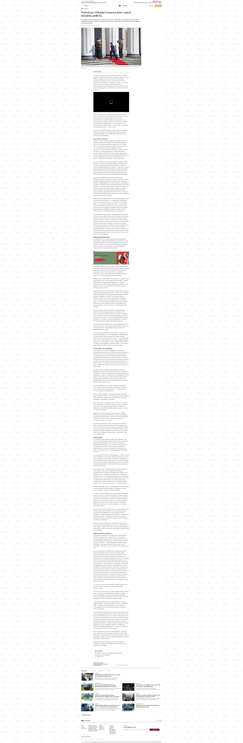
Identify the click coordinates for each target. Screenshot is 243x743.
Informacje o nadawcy (92, 729)
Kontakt (82, 727)
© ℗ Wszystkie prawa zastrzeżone (100, 664)
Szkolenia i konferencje (86, 736)
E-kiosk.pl (111, 725)
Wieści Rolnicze (112, 732)
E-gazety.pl (111, 727)
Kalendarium (91, 739)
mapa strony (83, 739)
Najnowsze (101, 670)
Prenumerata (102, 728)
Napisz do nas (84, 728)
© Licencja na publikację (98, 662)
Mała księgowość (112, 729)
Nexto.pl (111, 728)
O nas (82, 725)
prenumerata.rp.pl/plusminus (102, 655)
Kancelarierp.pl (112, 730)
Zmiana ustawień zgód (93, 727)
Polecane (92, 670)
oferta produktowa (101, 739)
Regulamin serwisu (92, 728)
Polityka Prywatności (92, 725)
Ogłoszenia (101, 727)
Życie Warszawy (112, 733)
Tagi (109, 670)
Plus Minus (124, 5)
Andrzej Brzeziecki (97, 71)
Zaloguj (158, 5)
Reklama (101, 725)
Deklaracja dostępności (93, 730)
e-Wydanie (151, 5)
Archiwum (101, 729)
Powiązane (83, 670)
